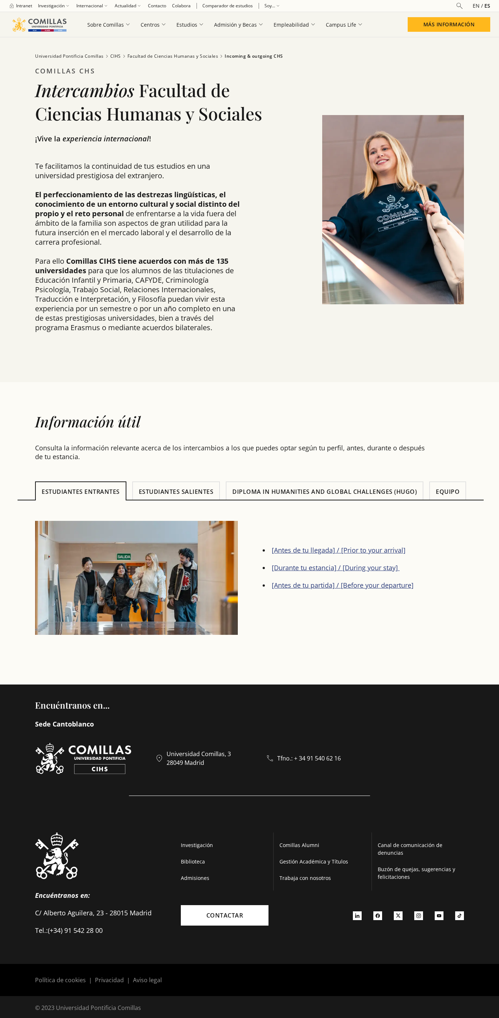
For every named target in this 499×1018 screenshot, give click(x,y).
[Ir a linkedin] (357, 915)
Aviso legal (147, 980)
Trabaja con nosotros (305, 877)
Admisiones (195, 877)
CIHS (115, 56)
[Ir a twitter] (398, 915)
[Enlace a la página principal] (39, 24)
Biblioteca (193, 861)
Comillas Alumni (299, 845)
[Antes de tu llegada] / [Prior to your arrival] (338, 550)
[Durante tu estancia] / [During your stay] (336, 567)
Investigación (197, 845)
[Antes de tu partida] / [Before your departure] (343, 585)
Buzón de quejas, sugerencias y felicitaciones (416, 873)
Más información (449, 24)
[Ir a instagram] (418, 915)
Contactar (224, 915)
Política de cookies (60, 980)
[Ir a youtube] (439, 915)
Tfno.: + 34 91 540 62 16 (309, 758)
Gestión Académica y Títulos (313, 861)
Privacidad (109, 980)
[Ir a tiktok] (459, 915)
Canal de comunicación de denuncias (410, 849)
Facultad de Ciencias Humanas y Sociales (172, 56)
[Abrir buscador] (459, 5)
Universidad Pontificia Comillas (69, 56)
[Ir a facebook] (377, 915)
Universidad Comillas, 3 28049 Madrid (199, 758)
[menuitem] (20, 5)
